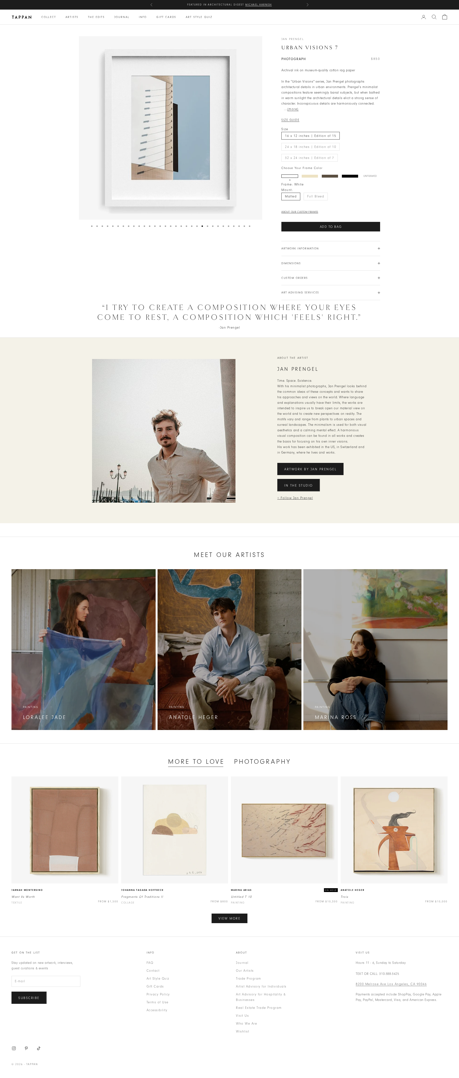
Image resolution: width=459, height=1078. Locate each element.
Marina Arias (241, 890)
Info (143, 17)
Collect (48, 17)
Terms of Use (158, 1002)
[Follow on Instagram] (13, 1048)
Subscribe (29, 998)
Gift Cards (166, 17)
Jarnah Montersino (27, 890)
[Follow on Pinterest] (26, 1048)
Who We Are (246, 1024)
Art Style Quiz (199, 17)
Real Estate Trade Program (259, 1008)
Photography (262, 761)
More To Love (196, 761)
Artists (72, 17)
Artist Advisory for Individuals (261, 986)
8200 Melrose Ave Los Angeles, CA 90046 (391, 984)
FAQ (150, 963)
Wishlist (242, 1031)
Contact (153, 971)
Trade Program (248, 979)
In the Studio (298, 485)
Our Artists (245, 971)
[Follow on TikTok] (38, 1048)
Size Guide (290, 120)
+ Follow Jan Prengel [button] (295, 498)
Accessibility (157, 1010)
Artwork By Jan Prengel (310, 469)
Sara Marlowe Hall (254, 4)
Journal (121, 17)
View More (230, 918)
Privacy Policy (158, 994)
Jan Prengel (292, 39)
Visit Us (242, 1016)
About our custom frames (299, 211)
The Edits (96, 17)
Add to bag (331, 227)
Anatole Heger (352, 890)
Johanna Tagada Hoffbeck (142, 890)
